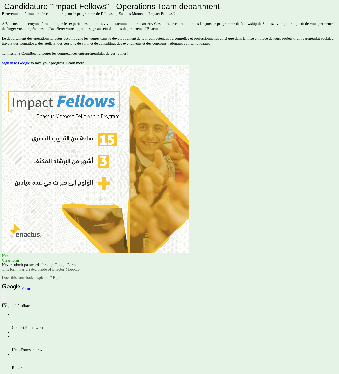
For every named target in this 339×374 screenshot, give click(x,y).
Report (58, 277)
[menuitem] (174, 321)
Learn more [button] (75, 63)
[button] (169, 256)
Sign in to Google (16, 63)
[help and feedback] (4, 297)
